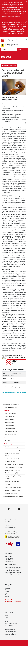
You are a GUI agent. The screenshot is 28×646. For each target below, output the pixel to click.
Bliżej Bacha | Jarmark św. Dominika (14, 464)
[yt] (19, 509)
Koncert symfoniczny (10, 413)
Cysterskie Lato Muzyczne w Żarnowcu (12, 483)
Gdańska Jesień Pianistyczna (12, 447)
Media (6, 615)
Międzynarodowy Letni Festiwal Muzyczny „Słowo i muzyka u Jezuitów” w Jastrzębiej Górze (13, 470)
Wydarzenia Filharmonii (10, 407)
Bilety (6, 593)
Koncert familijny (9, 425)
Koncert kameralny (10, 416)
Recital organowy (9, 422)
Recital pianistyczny (10, 419)
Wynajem (7, 596)
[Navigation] (26, 40)
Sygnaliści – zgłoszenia (10, 634)
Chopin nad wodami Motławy (12, 450)
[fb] (9, 509)
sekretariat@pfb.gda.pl (10, 527)
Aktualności (7, 588)
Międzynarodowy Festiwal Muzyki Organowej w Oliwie (14, 460)
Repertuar (7, 589)
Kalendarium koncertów (10, 404)
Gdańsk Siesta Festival (11, 493)
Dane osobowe (8, 628)
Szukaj (19, 49)
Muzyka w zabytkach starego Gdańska (12, 454)
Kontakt (7, 619)
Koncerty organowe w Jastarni (13, 487)
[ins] (13, 509)
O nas (6, 594)
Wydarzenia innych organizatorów (13, 496)
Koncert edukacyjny (10, 428)
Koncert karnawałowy (10, 434)
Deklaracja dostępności (10, 633)
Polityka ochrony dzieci (10, 631)
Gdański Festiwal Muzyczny (12, 490)
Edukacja (7, 591)
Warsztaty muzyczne (10, 441)
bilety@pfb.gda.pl (9, 561)
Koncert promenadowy (11, 431)
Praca (6, 617)
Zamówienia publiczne (10, 621)
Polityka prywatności (10, 629)
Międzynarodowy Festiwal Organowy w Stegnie (14, 477)
